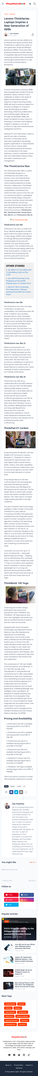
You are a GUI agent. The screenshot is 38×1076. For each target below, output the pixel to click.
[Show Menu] (3, 4)
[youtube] (9, 1055)
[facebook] (14, 1055)
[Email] (21, 792)
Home (6, 14)
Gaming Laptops (22, 1016)
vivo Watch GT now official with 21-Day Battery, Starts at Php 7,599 (19, 272)
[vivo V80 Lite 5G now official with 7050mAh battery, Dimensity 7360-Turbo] (8, 947)
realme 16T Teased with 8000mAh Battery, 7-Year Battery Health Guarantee (24, 959)
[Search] (34, 4)
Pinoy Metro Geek (13, 1072)
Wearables (9, 1016)
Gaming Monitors (12, 1020)
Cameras (22, 1024)
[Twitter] (16, 792)
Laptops (12, 14)
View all (32, 862)
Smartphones (10, 1004)
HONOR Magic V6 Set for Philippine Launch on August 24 (23, 972)
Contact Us (29, 1065)
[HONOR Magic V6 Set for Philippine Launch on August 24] (8, 973)
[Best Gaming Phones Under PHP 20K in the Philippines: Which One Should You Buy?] (8, 986)
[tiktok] (29, 1055)
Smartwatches (10, 1024)
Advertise (19, 1068)
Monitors (25, 1020)
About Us (8, 1065)
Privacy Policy (18, 1065)
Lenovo (19, 786)
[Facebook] (11, 792)
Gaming (8, 1008)
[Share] (32, 34)
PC (24, 786)
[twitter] (19, 1055)
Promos (21, 1004)
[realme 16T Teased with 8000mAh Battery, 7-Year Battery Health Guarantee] (8, 960)
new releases (10, 1012)
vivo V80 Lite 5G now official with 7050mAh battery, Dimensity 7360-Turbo (25, 946)
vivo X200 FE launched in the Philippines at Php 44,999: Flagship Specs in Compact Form (18, 280)
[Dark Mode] (30, 4)
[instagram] (24, 1055)
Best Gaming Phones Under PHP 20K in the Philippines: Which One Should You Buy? (25, 985)
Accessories (23, 1012)
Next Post (32, 881)
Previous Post (7, 881)
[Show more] (26, 792)
